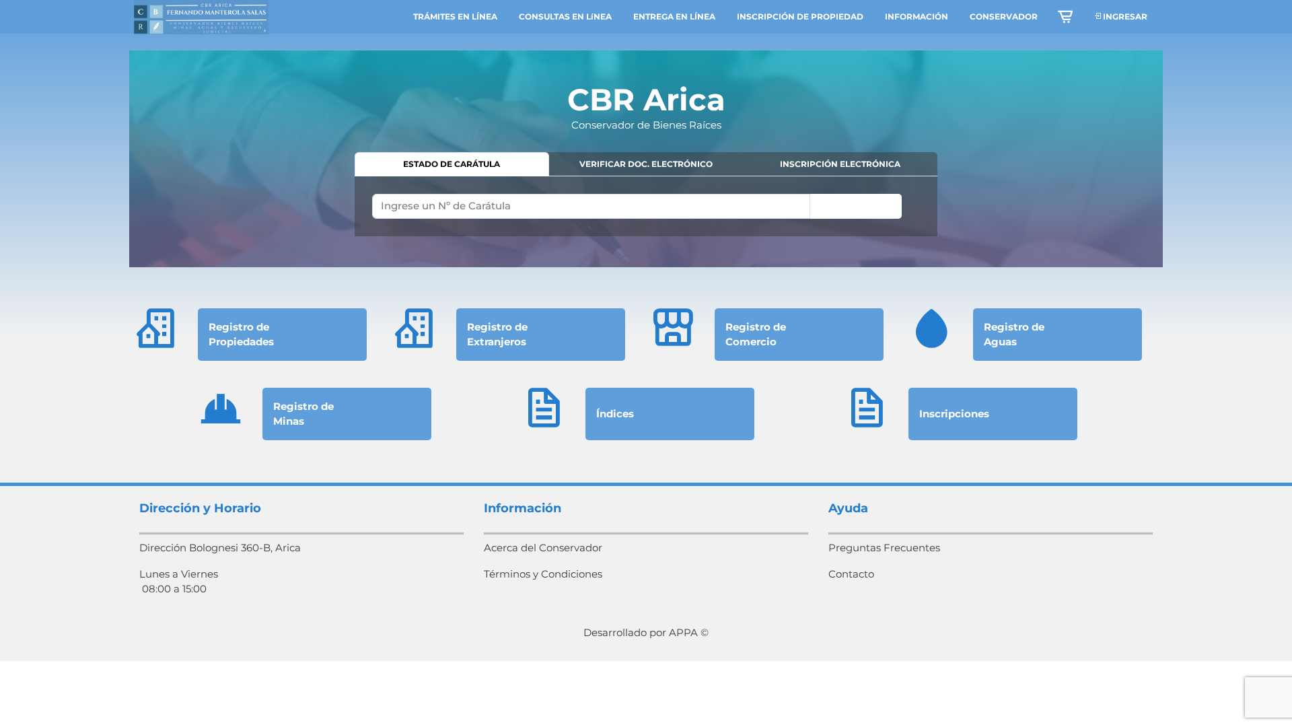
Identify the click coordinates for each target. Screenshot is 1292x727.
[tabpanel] (646, 206)
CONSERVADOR (1004, 16)
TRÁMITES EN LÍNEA (455, 16)
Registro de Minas (303, 414)
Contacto (851, 573)
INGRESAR (1124, 16)
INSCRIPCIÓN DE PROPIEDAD (800, 16)
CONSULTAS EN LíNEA (565, 16)
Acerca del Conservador (543, 547)
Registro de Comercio (755, 334)
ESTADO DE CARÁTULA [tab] (451, 164)
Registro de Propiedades (241, 334)
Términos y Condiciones (543, 573)
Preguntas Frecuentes (884, 547)
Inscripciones (954, 413)
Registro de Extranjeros (497, 334)
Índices (615, 413)
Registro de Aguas (1014, 334)
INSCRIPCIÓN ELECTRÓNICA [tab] (840, 164)
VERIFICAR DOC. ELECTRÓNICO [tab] (646, 164)
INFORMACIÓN (916, 16)
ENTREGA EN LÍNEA (674, 16)
